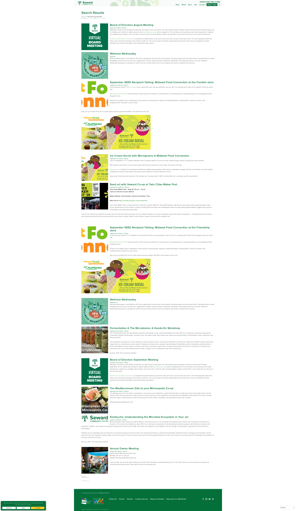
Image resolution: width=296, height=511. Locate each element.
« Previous (84, 481)
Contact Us (113, 499)
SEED (126, 160)
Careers (122, 499)
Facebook (203, 499)
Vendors (130, 499)
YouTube (209, 499)
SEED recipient (131, 87)
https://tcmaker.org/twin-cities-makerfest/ (133, 200)
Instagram (206, 499)
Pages (91, 18)
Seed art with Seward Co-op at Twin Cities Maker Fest (143, 184)
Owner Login (212, 4)
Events (95, 18)
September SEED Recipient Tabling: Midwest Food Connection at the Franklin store (162, 82)
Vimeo (213, 499)
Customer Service (141, 499)
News (88, 18)
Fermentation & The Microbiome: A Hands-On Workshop (145, 328)
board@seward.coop (150, 32)
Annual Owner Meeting (124, 448)
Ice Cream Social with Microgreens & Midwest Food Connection (149, 156)
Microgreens (114, 169)
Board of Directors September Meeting (134, 360)
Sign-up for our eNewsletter (176, 499)
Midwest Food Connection (118, 94)
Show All (104, 18)
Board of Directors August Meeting (131, 25)
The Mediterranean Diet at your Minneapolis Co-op (142, 388)
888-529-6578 (104, 493)
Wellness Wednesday (123, 54)
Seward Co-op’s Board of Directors (121, 39)
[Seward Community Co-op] (96, 3)
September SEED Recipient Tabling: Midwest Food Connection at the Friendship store (160, 228)
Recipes (99, 18)
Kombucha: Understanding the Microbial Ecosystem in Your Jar (149, 417)
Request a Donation (157, 499)
